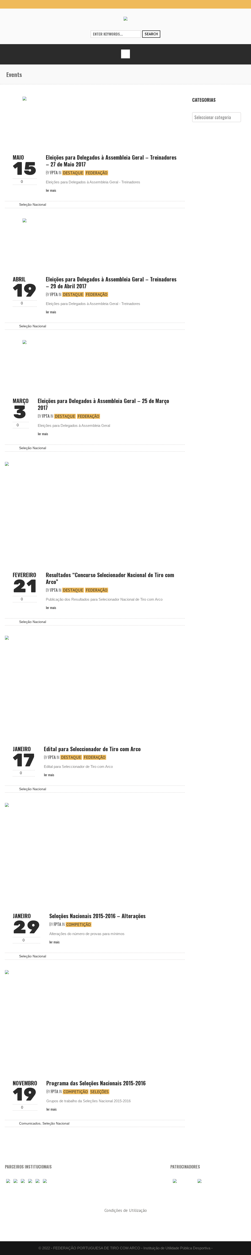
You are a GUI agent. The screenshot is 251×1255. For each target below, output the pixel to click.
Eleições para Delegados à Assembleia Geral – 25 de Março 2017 (103, 404)
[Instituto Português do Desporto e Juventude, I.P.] (30, 1181)
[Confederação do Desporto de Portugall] (45, 1181)
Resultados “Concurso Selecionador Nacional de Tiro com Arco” (110, 578)
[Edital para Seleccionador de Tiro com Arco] (95, 686)
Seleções (99, 1091)
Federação (96, 172)
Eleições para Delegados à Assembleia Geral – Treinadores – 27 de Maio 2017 (111, 160)
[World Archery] (8, 1181)
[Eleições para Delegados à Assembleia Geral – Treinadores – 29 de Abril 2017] (95, 242)
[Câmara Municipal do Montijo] (182, 1181)
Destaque (73, 172)
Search (151, 34)
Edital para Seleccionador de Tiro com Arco (92, 749)
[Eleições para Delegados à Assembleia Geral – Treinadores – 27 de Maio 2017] (95, 120)
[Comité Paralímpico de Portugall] (37, 1181)
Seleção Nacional (32, 204)
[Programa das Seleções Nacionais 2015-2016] (95, 1020)
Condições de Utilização (125, 1210)
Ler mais (54, 941)
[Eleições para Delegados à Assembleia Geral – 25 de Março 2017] (95, 364)
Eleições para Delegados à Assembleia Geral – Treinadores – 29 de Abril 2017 (111, 282)
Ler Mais (51, 190)
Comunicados (29, 1123)
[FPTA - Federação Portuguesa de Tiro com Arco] (125, 18)
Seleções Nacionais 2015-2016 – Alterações (97, 916)
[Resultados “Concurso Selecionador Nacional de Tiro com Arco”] (95, 512)
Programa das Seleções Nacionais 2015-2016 (96, 1083)
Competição (78, 924)
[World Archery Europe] (15, 1181)
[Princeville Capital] (205, 1181)
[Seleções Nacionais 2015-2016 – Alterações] (95, 853)
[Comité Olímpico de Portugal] (23, 1181)
